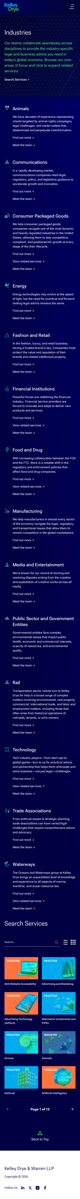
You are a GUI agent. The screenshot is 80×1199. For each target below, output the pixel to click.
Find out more (22, 137)
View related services (27, 261)
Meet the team (22, 145)
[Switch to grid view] (73, 942)
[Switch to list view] (65, 942)
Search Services (15, 79)
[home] (11, 7)
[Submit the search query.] (56, 942)
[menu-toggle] (72, 6)
